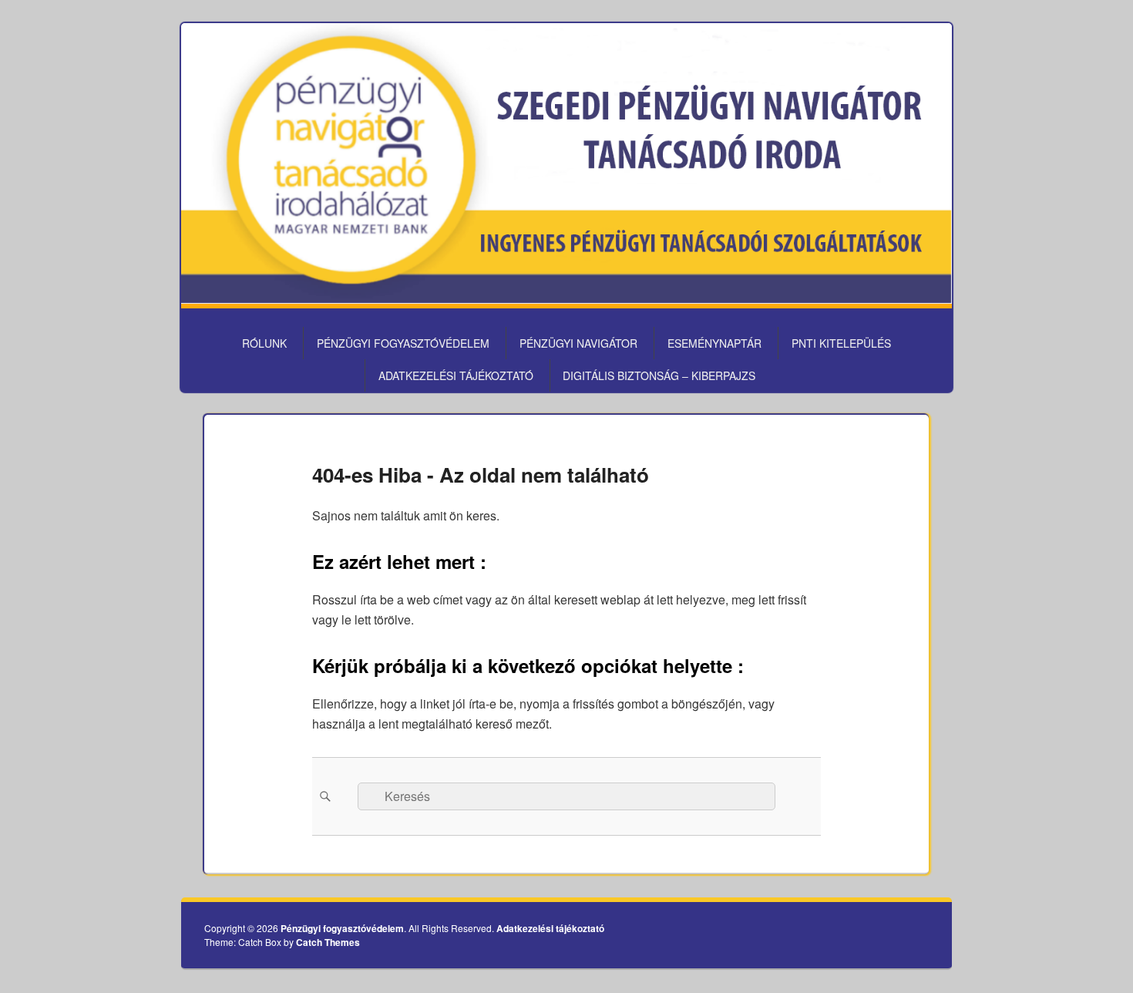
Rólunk (264, 343)
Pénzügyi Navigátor (578, 343)
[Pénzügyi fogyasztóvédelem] (566, 299)
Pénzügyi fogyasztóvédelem (403, 343)
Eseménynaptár (714, 343)
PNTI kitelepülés (841, 343)
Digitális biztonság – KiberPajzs (659, 375)
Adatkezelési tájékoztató (455, 375)
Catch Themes (328, 942)
